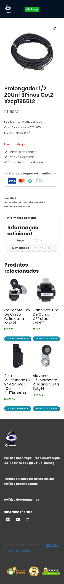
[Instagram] (8, 519)
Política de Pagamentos (21, 499)
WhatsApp (32, 9)
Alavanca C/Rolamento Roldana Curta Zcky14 (46, 382)
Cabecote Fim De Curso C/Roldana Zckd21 (17, 316)
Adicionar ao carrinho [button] (17, 338)
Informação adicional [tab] (21, 218)
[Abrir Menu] (56, 9)
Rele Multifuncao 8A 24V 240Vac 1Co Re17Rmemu (17, 384)
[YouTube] (18, 519)
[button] (55, 28)
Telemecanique (36, 202)
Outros (22, 202)
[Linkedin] (27, 519)
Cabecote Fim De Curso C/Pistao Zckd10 (45, 316)
